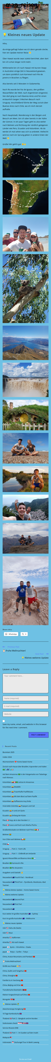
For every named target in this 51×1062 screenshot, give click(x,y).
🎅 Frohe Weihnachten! (12, 961)
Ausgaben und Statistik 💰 (13, 872)
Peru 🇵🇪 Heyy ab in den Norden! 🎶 (16, 820)
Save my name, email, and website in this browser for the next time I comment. (25, 726)
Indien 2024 (7, 757)
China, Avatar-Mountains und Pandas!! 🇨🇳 (19, 956)
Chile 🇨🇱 (6, 844)
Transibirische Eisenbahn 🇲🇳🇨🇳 (14, 990)
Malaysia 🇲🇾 (7, 1037)
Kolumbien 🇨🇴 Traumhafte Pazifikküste (18, 791)
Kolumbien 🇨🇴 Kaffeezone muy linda (17, 801)
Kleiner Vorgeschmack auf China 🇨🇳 (16, 994)
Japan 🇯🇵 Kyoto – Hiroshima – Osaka (17, 947)
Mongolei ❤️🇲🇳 (9, 999)
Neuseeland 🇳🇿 (8, 909)
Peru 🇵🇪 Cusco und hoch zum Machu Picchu (20, 825)
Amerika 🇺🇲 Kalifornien (11, 937)
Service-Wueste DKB (10, 1028)
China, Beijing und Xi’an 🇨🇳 (13, 985)
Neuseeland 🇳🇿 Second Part (13, 899)
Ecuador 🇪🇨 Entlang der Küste (14, 815)
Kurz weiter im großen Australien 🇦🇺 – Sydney (20, 914)
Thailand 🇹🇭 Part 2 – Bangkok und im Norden (20, 1018)
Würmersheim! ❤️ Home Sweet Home (17, 762)
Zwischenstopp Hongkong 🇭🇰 (14, 1009)
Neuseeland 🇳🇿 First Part (12, 904)
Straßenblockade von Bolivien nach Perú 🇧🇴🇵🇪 (21, 830)
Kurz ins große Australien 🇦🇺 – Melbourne (19, 918)
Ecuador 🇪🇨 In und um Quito (14, 810)
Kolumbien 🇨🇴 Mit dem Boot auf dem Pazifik (20, 796)
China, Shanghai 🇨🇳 (10, 975)
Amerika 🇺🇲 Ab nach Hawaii (13, 942)
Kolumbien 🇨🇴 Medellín (12, 787)
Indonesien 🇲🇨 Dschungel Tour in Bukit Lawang (21, 1042)
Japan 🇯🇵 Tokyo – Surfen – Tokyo (15, 952)
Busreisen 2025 (8, 752)
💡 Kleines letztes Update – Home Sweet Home (21, 890)
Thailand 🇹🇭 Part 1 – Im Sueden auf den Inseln (20, 1033)
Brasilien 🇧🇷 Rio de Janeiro (13, 868)
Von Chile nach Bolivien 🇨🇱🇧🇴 (14, 839)
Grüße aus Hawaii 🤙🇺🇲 (12, 966)
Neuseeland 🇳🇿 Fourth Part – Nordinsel (18, 877)
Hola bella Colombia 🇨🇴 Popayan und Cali (19, 806)
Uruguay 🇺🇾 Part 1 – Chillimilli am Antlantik (19, 853)
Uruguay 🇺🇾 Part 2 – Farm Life (14, 849)
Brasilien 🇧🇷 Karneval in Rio (13, 863)
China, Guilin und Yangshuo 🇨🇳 (14, 971)
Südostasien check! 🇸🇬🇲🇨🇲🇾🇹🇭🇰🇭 (15, 1023)
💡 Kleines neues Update (12, 923)
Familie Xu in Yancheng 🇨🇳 (13, 980)
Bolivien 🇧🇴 (7, 834)
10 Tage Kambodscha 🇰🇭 (12, 1013)
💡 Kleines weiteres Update (13, 894)
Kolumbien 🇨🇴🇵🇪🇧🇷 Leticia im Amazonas (18, 782)
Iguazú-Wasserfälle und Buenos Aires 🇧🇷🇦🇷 (19, 858)
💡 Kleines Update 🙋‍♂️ (11, 1004)
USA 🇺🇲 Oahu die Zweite (12, 928)
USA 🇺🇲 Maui (8, 933)
